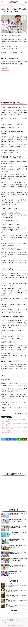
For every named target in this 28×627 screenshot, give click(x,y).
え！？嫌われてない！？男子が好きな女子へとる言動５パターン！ (17, 533)
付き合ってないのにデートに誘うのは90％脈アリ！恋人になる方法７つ (18, 559)
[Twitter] (3, 439)
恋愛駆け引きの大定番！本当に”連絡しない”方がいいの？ (18, 514)
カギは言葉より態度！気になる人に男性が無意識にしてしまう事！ (17, 546)
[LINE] (19, 439)
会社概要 (12, 619)
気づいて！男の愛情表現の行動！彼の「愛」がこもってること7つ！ (17, 565)
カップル (8, 4)
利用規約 (12, 620)
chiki (7, 594)
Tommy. (8, 604)
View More (14, 610)
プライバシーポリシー (19, 620)
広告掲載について (5, 620)
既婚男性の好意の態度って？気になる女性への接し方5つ (17, 540)
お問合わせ (17, 619)
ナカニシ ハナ (9, 583)
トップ (3, 4)
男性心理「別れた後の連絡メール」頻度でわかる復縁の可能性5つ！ (17, 520)
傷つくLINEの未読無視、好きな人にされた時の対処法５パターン (18, 527)
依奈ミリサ (8, 599)
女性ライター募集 (5, 619)
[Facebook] (8, 439)
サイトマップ (4, 622)
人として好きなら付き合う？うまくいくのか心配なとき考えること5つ (14, 420)
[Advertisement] (14, 86)
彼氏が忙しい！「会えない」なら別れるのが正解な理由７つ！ (17, 553)
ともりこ (24, 413)
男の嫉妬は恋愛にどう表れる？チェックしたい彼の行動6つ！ (17, 572)
